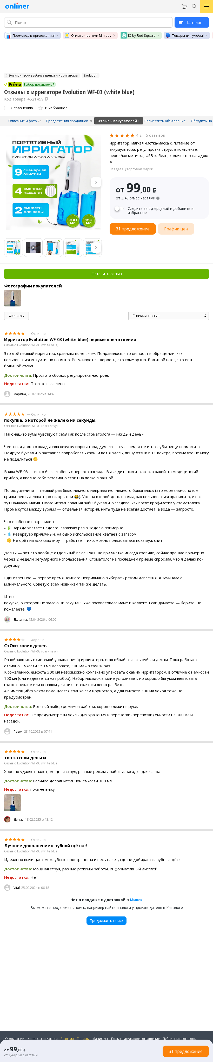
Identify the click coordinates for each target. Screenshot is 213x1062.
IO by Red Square (142, 35)
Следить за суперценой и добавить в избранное (161, 210)
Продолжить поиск (106, 920)
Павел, (18, 731)
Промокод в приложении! (33, 35)
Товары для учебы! (188, 35)
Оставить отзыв (106, 273)
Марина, (20, 394)
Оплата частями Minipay (91, 35)
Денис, (19, 819)
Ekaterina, (21, 619)
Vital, (17, 887)
